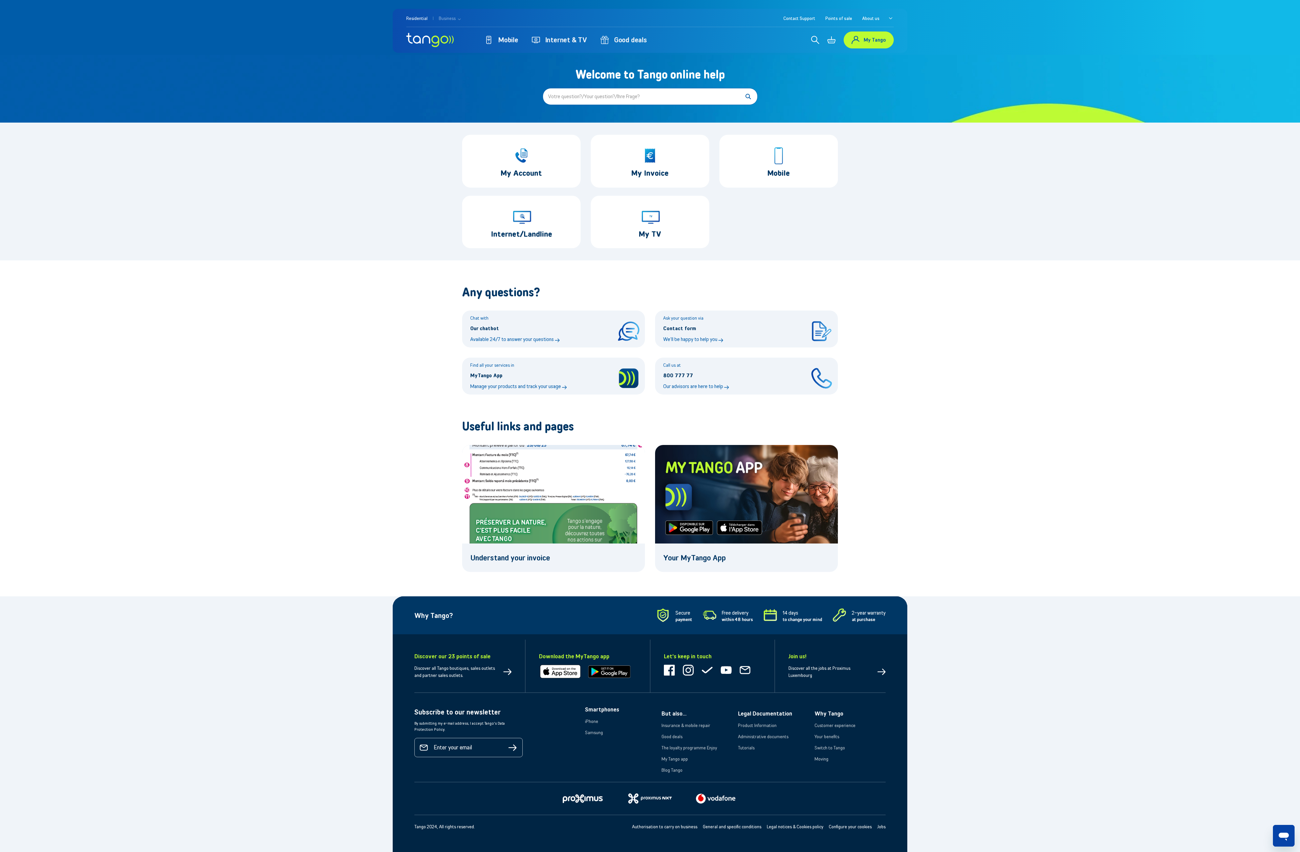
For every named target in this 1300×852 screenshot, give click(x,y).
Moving (821, 759)
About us (871, 18)
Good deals (630, 39)
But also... (674, 713)
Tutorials (746, 748)
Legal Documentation (765, 713)
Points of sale (838, 18)
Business (448, 18)
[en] (890, 18)
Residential (417, 18)
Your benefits (827, 736)
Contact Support (799, 18)
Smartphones (602, 709)
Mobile (508, 39)
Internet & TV (566, 39)
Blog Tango (672, 770)
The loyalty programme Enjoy (689, 748)
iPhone (591, 721)
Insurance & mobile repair (686, 725)
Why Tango (829, 713)
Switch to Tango (830, 748)
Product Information (757, 725)
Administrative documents (763, 736)
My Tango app (675, 759)
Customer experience (835, 725)
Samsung (594, 732)
